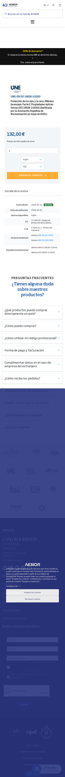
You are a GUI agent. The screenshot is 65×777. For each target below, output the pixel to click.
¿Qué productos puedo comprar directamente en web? (26, 311)
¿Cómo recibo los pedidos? (22, 378)
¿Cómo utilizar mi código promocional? (31, 338)
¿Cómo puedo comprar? (20, 326)
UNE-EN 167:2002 (45, 235)
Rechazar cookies (32, 599)
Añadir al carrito (30, 175)
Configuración (13, 586)
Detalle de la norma (16, 191)
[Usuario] (53, 5)
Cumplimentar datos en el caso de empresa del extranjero (28, 364)
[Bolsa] (60, 5)
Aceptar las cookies (32, 592)
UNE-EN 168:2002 (45, 240)
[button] (46, 5)
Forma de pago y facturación (24, 350)
